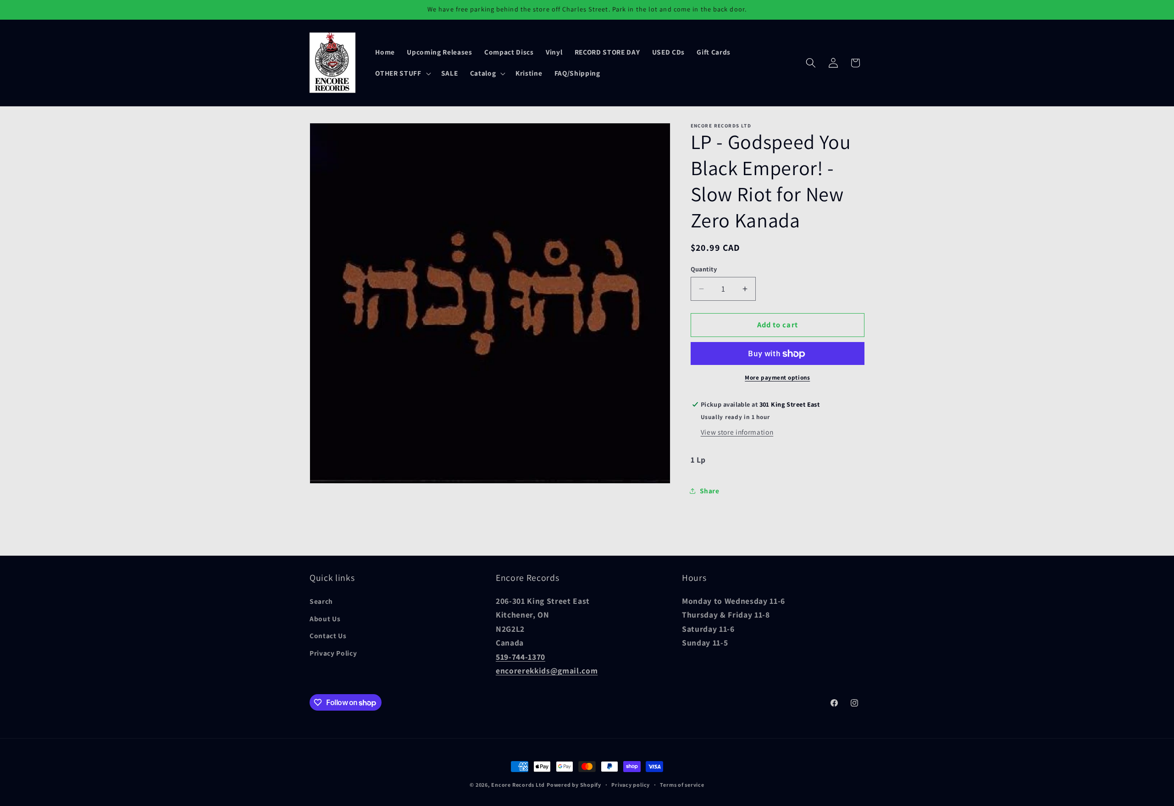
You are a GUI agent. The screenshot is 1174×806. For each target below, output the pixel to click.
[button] (402, 73)
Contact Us (328, 635)
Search (321, 600)
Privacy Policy (333, 652)
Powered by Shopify (574, 784)
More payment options (777, 377)
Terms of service (682, 784)
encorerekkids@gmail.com (547, 670)
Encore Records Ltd (518, 784)
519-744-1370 (520, 656)
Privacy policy (630, 784)
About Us (325, 618)
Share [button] (710, 491)
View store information (737, 432)
